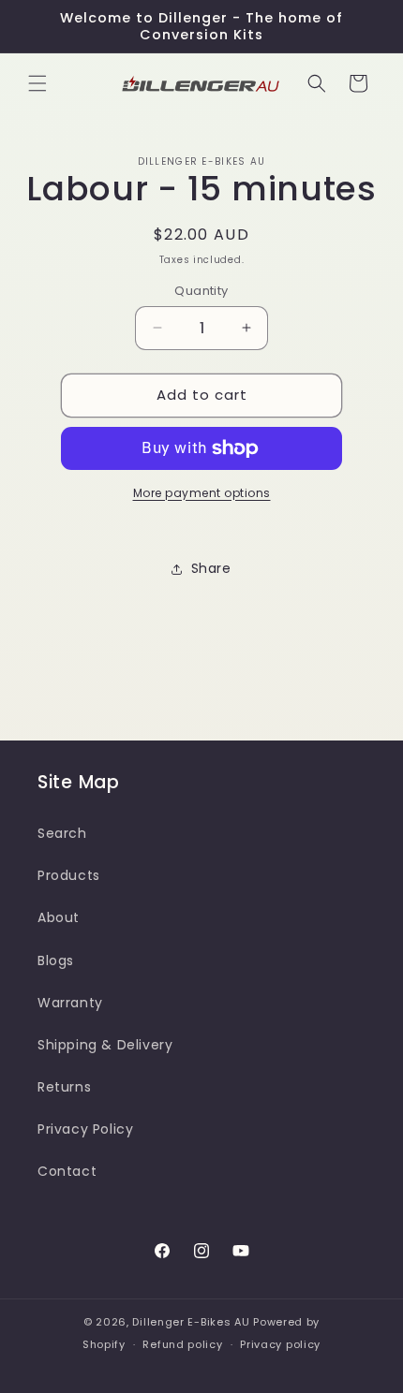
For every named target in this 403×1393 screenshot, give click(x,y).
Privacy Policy (85, 1129)
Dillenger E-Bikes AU (190, 1321)
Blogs (55, 960)
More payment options (202, 493)
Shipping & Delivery (104, 1044)
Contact (67, 1171)
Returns (64, 1087)
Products (68, 875)
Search (62, 833)
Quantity (201, 291)
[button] (37, 83)
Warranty (70, 1002)
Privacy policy (280, 1344)
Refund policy (182, 1344)
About (58, 917)
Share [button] (211, 568)
